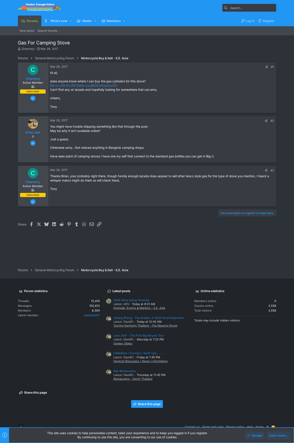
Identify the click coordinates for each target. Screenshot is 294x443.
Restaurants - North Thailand (132, 378)
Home (260, 427)
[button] (71, 21)
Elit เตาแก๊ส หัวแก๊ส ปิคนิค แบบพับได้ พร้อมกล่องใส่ (83, 85)
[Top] (267, 427)
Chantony (28, 48)
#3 (272, 170)
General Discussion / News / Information (140, 361)
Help (250, 427)
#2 (272, 120)
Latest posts (121, 291)
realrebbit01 (92, 315)
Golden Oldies (122, 343)
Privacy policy (235, 427)
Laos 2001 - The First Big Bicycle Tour (138, 335)
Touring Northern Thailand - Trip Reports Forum (145, 325)
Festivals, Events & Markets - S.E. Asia (139, 308)
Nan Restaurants (124, 371)
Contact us (192, 427)
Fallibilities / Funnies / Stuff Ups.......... (139, 353)
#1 (272, 67)
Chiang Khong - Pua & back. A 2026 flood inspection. (149, 317)
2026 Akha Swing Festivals (131, 300)
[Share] (266, 67)
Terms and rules (213, 427)
